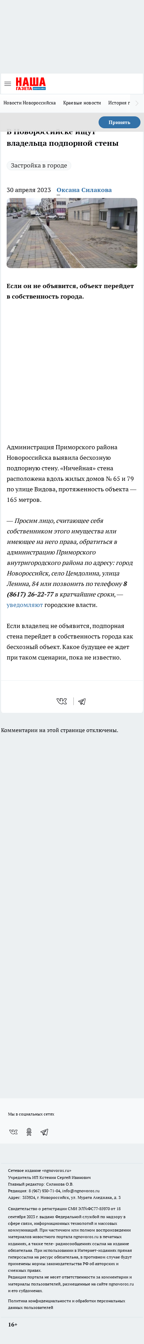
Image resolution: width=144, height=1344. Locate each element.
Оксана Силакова (84, 190)
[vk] (62, 701)
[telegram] (84, 701)
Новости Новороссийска (29, 103)
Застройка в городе (39, 165)
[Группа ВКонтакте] (13, 1132)
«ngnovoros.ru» (56, 1170)
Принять (119, 122)
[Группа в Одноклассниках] (29, 1132)
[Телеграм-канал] (44, 1132)
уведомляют (25, 605)
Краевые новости (82, 103)
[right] (137, 103)
